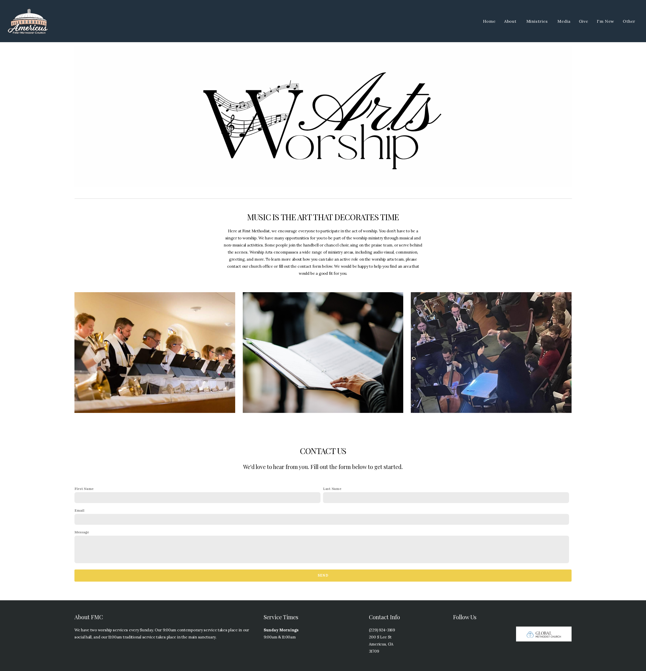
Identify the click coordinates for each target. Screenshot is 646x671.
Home (489, 21)
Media (563, 21)
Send (323, 575)
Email (79, 510)
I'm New (605, 21)
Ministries (537, 21)
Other (630, 21)
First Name (84, 488)
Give (583, 21)
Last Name (332, 488)
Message (81, 532)
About (511, 21)
